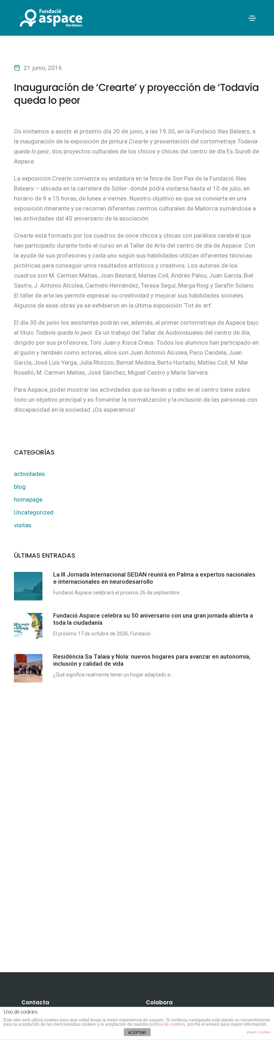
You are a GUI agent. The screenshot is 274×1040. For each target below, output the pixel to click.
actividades (29, 473)
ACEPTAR (137, 1032)
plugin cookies (258, 1032)
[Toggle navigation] (252, 18)
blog (20, 486)
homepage (28, 499)
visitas (22, 525)
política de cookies (167, 1024)
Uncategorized (34, 512)
